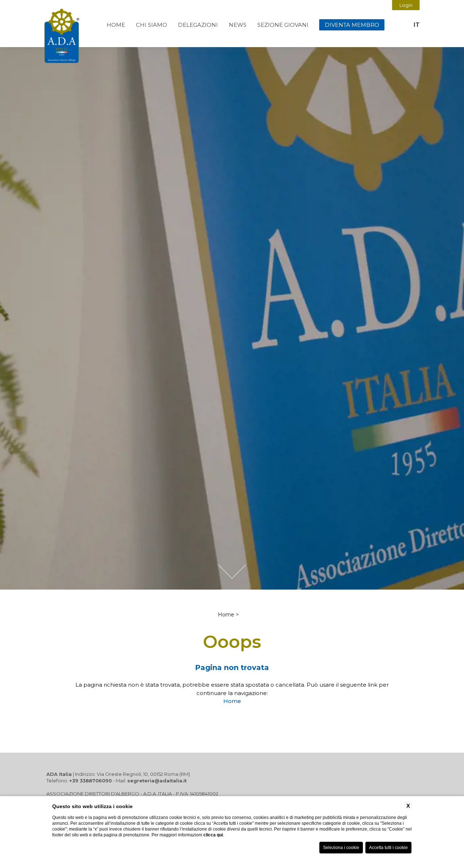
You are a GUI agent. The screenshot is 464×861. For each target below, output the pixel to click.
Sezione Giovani (282, 24)
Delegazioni (198, 24)
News (237, 24)
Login (406, 5)
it (417, 24)
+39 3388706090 (90, 780)
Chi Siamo (151, 24)
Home (116, 24)
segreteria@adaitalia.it (157, 780)
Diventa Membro (352, 24)
